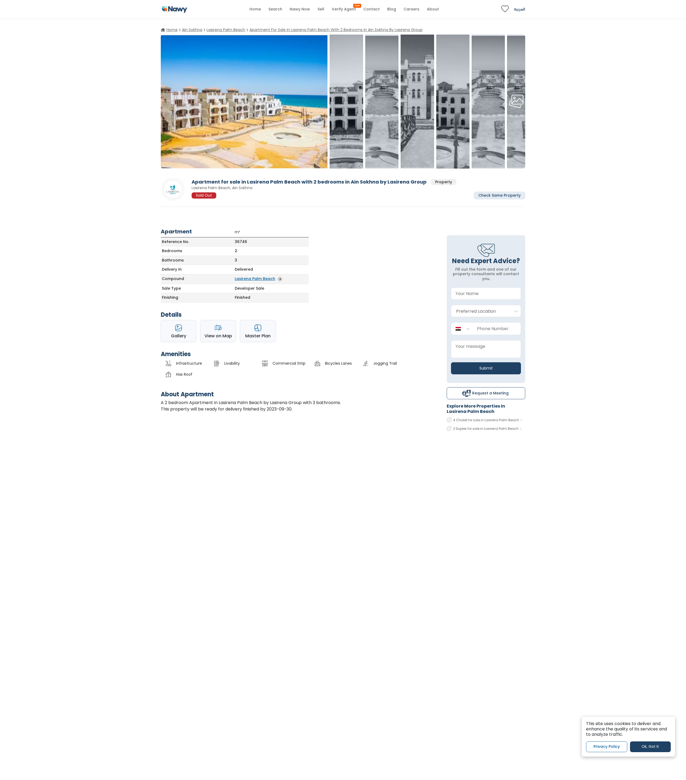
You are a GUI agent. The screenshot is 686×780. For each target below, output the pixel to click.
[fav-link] (505, 9)
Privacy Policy (607, 746)
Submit (486, 368)
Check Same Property (499, 195)
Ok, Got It (650, 746)
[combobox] (481, 311)
